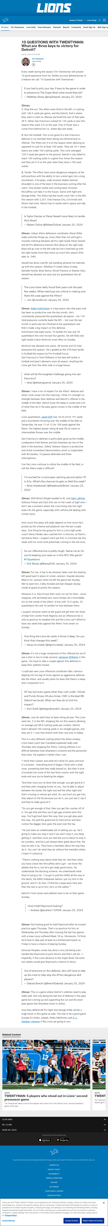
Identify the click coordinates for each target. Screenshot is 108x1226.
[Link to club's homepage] (5, 19)
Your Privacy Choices (54, 1191)
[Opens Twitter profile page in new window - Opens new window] (33, 64)
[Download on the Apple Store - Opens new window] (44, 1140)
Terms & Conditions (54, 1178)
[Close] (104, 1203)
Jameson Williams (68, 657)
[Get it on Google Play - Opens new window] (62, 1141)
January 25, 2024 (71, 96)
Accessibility (54, 1174)
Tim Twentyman (38, 59)
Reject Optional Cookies (93, 1221)
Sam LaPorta (78, 498)
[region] (54, 1212)
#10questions (32, 559)
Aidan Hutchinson (40, 308)
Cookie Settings (54, 1195)
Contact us (54, 1165)
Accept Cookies (71, 1221)
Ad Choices (54, 1187)
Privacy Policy (54, 1169)
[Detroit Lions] (54, 1152)
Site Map (54, 1182)
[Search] (100, 20)
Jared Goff (46, 416)
